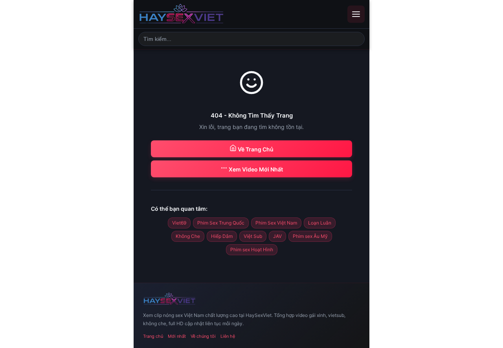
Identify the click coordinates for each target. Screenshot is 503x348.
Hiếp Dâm (222, 236)
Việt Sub (253, 236)
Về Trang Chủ (255, 149)
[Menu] (356, 14)
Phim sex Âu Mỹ (310, 236)
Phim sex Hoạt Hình (251, 249)
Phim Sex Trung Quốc (220, 223)
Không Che (188, 236)
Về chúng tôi (203, 336)
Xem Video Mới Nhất (255, 169)
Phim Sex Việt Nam (276, 223)
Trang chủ (153, 336)
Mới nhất (177, 336)
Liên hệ (227, 336)
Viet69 (179, 223)
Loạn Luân (319, 223)
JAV (277, 236)
